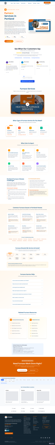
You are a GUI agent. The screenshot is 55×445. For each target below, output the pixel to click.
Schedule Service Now (9, 433)
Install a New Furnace (26, 421)
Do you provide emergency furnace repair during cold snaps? (22, 304)
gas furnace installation (22, 28)
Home (12, 3)
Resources (29, 3)
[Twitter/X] (43, 438)
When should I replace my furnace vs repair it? (19, 290)
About (15, 3)
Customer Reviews (35, 429)
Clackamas (37, 379)
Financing (34, 3)
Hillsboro (21, 379)
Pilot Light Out (14, 240)
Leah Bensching (42, 61)
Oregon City (32, 379)
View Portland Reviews (26, 57)
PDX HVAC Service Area (46, 424)
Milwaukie (24, 379)
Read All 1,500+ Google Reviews (28, 81)
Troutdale (48, 379)
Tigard (14, 379)
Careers (34, 428)
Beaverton (6, 379)
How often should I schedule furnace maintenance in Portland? (22, 294)
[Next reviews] (50, 69)
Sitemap (47, 441)
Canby (51, 379)
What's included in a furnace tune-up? (18, 297)
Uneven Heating (30, 240)
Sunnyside (13, 381)
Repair (19, 130)
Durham (2, 381)
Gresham (17, 379)
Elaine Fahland (26, 61)
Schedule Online (32, 370)
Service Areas (23, 3)
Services (17, 3)
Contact (38, 3)
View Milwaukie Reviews (18, 57)
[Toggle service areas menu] (26, 3)
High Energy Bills (35, 240)
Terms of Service (40, 441)
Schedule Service (47, 2)
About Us (34, 426)
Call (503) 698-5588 (23, 370)
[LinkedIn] (45, 438)
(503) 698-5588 (47, 4)
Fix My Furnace (25, 427)
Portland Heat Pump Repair (27, 422)
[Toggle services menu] (19, 3)
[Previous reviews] (5, 69)
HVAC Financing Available (46, 427)
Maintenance (42, 130)
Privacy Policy (36, 441)
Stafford (10, 381)
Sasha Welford (11, 61)
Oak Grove (6, 381)
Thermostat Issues (19, 240)
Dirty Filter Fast (41, 240)
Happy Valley (28, 379)
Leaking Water (25, 240)
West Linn (44, 379)
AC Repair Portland (26, 426)
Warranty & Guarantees (36, 427)
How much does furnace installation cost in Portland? (21, 280)
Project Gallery (35, 423)
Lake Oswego (10, 379)
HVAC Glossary (44, 441)
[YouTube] (49, 438)
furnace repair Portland (8, 30)
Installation (9, 130)
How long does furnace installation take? (19, 287)
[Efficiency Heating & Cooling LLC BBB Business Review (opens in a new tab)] (9, 430)
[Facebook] (41, 438)
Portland (2, 379)
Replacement (31, 130)
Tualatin (41, 379)
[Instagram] (47, 438)
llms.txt (49, 441)
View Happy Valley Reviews (36, 57)
